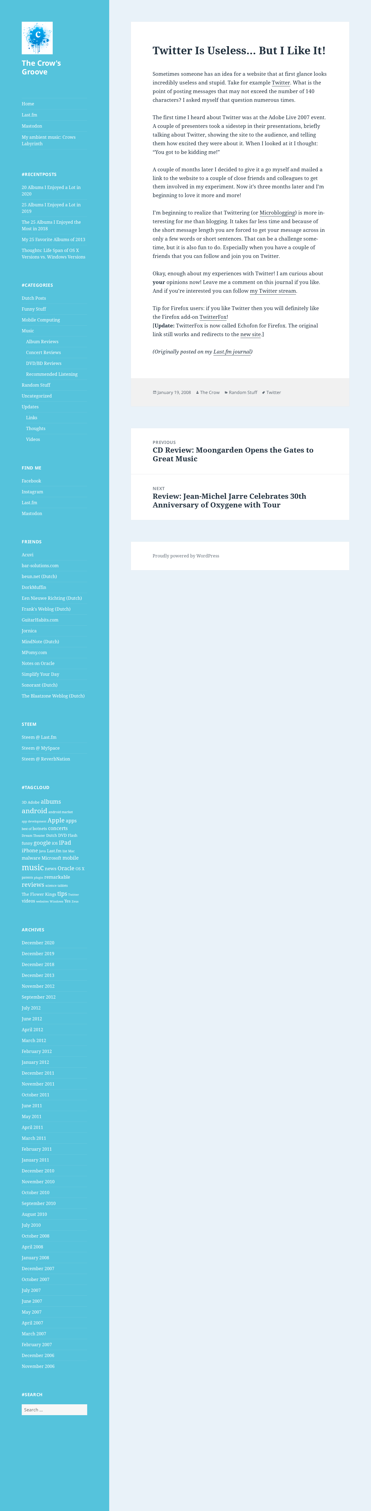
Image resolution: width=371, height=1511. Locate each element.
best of (27, 829)
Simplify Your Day (40, 674)
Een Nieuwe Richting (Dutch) (52, 598)
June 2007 (32, 1301)
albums (51, 801)
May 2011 (32, 1116)
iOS (55, 843)
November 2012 (38, 986)
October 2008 (35, 1236)
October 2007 (35, 1279)
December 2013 (38, 975)
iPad (65, 842)
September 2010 (39, 1203)
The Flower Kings (39, 894)
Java (42, 851)
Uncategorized (37, 396)
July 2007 (31, 1290)
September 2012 (39, 997)
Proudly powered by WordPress (186, 556)
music (33, 867)
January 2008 (35, 1258)
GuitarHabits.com (40, 620)
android (34, 810)
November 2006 (38, 1366)
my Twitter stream (273, 290)
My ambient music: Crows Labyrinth (49, 140)
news (50, 868)
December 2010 (38, 1171)
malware (31, 858)
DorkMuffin (34, 587)
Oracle (66, 868)
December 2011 (38, 1073)
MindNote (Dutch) (40, 642)
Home (28, 104)
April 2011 (32, 1127)
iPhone (30, 850)
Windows (56, 901)
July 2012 (31, 1008)
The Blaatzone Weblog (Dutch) (53, 696)
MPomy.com (34, 652)
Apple (56, 820)
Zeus (75, 901)
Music (28, 331)
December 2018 (38, 964)
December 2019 (38, 954)
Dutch (51, 835)
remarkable (57, 877)
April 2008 (32, 1247)
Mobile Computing (41, 320)
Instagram (32, 492)
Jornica (29, 631)
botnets (40, 828)
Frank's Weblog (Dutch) (46, 609)
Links (31, 418)
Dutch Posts (34, 298)
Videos (33, 439)
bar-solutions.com (40, 566)
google (42, 842)
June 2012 (32, 1019)
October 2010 (35, 1192)
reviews (33, 884)
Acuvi (27, 555)
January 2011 (35, 1160)
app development (34, 821)
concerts (58, 828)
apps (71, 820)
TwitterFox (213, 316)
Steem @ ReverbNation (46, 759)
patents (27, 877)
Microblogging (277, 212)
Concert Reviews (43, 352)
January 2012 (35, 1062)
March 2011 (34, 1138)
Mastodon (32, 126)
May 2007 (32, 1312)
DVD (62, 835)
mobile (70, 857)
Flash (72, 835)
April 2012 (32, 1030)
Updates (30, 407)
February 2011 (37, 1149)
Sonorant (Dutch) (40, 685)
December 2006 (38, 1355)
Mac (71, 851)
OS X (80, 868)
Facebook (31, 481)
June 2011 (32, 1106)
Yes (67, 901)
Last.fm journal (232, 351)
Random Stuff (36, 385)
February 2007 (37, 1345)
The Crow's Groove (41, 67)
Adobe (34, 802)
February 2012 (37, 1051)
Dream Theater (33, 835)
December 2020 (38, 943)
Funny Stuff (34, 309)
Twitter (73, 895)
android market (60, 812)
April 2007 (32, 1323)
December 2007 (38, 1269)
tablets (63, 885)
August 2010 (34, 1214)
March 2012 (34, 1040)
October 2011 (35, 1095)
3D (24, 802)
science (50, 885)
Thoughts (35, 428)
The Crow (210, 392)
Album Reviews (42, 342)
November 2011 (38, 1084)
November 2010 (38, 1182)
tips (62, 893)
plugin (38, 877)
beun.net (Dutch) (39, 576)
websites (42, 901)
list (64, 851)
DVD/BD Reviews (43, 363)
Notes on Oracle (38, 663)
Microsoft (51, 858)
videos (28, 901)
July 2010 (31, 1225)
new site (250, 334)
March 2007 (34, 1334)
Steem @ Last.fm (39, 737)
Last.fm (29, 115)
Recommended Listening (52, 374)
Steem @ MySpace (41, 748)
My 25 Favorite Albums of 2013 (53, 239)
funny (27, 843)
